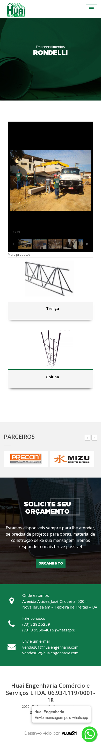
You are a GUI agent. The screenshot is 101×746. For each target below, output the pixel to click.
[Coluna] (50, 348)
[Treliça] (50, 279)
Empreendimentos (50, 46)
